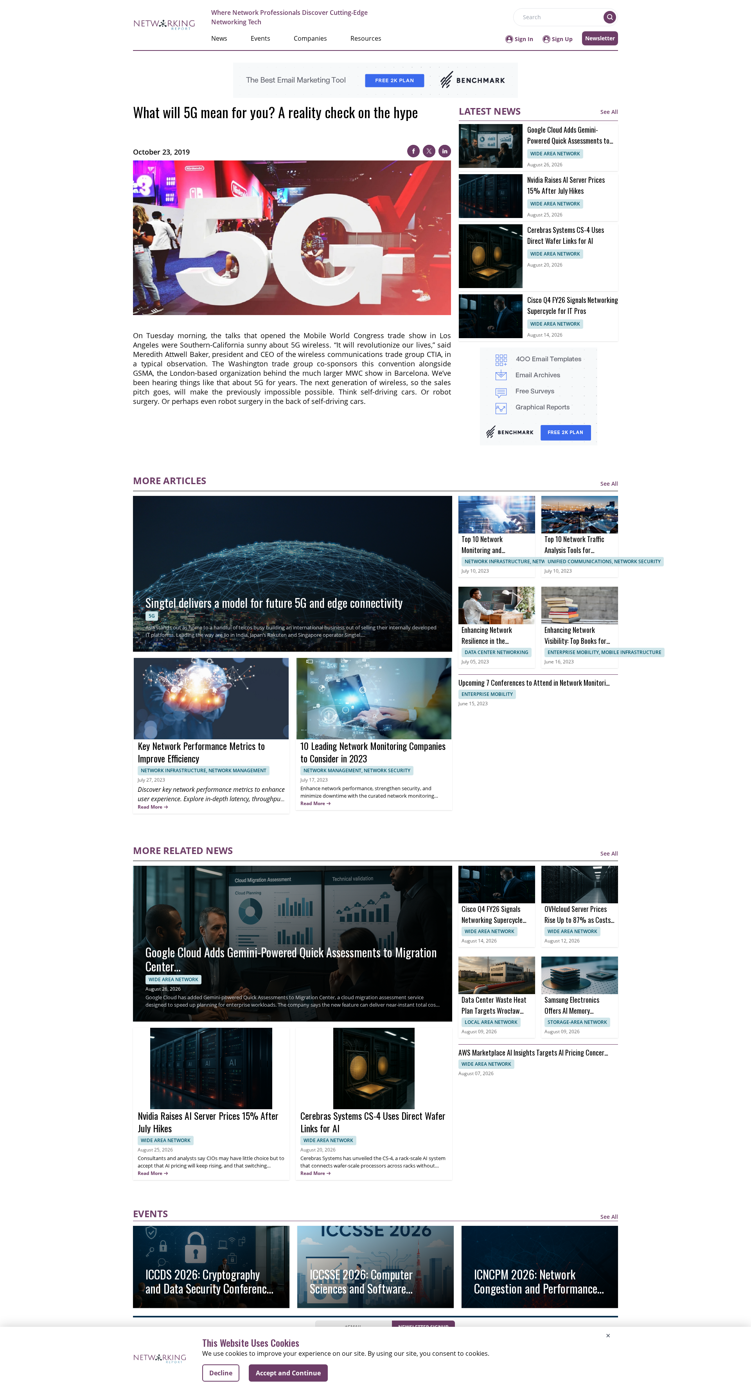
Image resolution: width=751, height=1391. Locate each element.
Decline (220, 1373)
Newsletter (600, 38)
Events (260, 38)
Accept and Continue (288, 1373)
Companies (310, 38)
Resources (365, 38)
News (219, 38)
